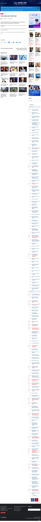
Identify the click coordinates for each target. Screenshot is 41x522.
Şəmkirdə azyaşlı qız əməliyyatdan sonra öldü (35, 220)
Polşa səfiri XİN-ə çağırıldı (35, 360)
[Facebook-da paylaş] (5, 42)
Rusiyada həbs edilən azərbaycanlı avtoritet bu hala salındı (31, 42)
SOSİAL (31, 7)
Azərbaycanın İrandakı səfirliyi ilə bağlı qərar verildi (36, 395)
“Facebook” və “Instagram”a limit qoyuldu (35, 274)
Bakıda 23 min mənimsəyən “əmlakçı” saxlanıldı (35, 307)
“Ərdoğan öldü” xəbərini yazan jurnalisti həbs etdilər (4, 74)
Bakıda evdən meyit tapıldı (35, 132)
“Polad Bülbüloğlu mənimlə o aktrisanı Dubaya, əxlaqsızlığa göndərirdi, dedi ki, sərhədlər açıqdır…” (36, 123)
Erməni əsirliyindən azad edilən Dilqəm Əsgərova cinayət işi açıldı (35, 187)
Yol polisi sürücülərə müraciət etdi (36, 271)
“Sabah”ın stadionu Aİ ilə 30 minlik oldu (35, 196)
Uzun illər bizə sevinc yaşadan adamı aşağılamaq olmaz (35, 236)
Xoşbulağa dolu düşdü (35, 322)
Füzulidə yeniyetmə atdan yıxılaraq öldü (35, 251)
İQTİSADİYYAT (11, 7)
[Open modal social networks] (20, 42)
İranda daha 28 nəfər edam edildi (35, 135)
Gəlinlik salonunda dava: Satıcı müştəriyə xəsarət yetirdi (35, 217)
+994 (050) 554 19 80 (18, 507)
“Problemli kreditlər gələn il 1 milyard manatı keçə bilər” (36, 387)
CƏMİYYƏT (14, 7)
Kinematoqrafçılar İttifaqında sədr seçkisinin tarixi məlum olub (36, 410)
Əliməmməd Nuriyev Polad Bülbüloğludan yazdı (35, 427)
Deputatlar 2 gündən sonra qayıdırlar (35, 259)
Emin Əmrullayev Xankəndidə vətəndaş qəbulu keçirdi (36, 370)
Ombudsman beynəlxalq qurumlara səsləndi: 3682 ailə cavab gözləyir (35, 211)
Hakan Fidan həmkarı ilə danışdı (35, 154)
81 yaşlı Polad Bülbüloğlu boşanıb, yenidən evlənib (37, 54)
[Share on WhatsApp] (2, 42)
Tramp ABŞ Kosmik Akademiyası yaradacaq (35, 313)
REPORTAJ (20, 7)
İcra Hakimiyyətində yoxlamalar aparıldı (34, 335)
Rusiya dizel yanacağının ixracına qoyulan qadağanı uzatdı (13, 74)
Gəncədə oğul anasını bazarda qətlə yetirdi (35, 440)
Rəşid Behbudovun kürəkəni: (35, 380)
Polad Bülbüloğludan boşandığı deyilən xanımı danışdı (37, 42)
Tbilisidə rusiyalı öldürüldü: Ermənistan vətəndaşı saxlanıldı (13, 95)
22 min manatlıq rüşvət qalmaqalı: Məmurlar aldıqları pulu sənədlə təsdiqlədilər (36, 240)
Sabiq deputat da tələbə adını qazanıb (36, 493)
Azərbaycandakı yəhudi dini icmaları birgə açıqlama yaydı (35, 157)
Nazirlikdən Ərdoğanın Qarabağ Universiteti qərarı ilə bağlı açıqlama (35, 332)
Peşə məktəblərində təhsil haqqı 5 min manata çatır (35, 167)
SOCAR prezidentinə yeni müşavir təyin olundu (35, 434)
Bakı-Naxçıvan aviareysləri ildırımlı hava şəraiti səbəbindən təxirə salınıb (35, 177)
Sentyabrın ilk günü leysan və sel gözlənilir (36, 180)
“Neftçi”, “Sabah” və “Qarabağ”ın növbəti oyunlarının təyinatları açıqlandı (35, 423)
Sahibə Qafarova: (35, 346)
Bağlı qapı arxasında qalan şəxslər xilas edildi (35, 223)
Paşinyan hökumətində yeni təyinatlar (35, 226)
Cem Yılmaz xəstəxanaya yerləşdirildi (35, 127)
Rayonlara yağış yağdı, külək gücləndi (36, 232)
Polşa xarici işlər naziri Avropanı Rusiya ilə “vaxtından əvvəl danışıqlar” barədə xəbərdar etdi (35, 482)
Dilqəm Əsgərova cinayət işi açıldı (35, 268)
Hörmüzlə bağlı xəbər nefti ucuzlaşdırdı (35, 282)
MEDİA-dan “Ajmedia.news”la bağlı (36, 148)
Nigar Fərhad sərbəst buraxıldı (34, 420)
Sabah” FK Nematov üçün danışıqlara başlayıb (35, 468)
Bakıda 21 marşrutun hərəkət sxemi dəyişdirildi (35, 201)
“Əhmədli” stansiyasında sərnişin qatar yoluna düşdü (35, 355)
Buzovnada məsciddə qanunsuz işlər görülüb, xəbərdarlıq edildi (35, 471)
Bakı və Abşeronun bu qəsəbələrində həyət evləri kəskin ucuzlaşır (35, 174)
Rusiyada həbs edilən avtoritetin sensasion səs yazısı (35, 255)
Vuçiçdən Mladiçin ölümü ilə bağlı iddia (35, 130)
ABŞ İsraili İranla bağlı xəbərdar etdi (35, 338)
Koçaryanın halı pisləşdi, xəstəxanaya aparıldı (31, 81)
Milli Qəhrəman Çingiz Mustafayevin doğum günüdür (35, 208)
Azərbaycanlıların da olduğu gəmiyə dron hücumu (35, 294)
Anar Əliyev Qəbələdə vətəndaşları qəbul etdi (35, 367)
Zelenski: (35, 329)
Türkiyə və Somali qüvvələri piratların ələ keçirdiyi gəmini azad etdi (36, 117)
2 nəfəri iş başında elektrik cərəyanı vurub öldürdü (35, 443)
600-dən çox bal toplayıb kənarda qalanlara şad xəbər (36, 358)
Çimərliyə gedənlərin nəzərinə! (34, 243)
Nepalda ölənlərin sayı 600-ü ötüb (36, 276)
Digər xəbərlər (34, 495)
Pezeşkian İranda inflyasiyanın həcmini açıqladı (22, 74)
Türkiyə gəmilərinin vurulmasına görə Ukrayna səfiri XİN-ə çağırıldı (35, 170)
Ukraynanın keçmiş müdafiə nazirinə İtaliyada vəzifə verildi (35, 288)
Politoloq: (36, 384)
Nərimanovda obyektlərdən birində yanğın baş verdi (35, 120)
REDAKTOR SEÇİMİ (24, 7)
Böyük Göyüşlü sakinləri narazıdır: (35, 490)
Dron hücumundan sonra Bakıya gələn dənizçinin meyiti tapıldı (35, 486)
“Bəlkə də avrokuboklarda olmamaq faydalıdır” (35, 450)
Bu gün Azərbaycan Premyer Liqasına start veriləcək (35, 285)
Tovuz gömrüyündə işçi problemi (36, 437)
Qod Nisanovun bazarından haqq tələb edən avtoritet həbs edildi (31, 57)
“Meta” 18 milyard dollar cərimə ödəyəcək (35, 151)
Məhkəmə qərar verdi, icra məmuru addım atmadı (36, 376)
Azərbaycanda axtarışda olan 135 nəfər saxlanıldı (36, 193)
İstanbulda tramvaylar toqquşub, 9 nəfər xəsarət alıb (35, 298)
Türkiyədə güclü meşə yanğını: (35, 301)
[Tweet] (14, 42)
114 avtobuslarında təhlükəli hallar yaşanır (35, 390)
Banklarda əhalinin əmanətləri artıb (34, 204)
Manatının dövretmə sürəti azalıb (35, 261)
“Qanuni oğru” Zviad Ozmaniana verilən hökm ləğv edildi (36, 113)
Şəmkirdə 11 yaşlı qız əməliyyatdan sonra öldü (35, 310)
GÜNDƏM (5, 7)
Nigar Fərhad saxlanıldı (37, 80)
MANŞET (2, 7)
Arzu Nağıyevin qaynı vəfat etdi (35, 160)
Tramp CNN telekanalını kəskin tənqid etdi (35, 163)
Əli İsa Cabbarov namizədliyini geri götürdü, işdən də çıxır (35, 431)
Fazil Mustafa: (35, 183)
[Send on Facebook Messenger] (10, 42)
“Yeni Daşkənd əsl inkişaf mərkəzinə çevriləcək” (35, 325)
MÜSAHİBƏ (28, 7)
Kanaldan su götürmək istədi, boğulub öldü (36, 279)
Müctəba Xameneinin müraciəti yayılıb (34, 319)
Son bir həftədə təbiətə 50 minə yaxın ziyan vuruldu (35, 373)
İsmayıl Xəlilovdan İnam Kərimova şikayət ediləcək (31, 69)
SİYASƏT (7, 7)
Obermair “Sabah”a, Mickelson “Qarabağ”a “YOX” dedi (36, 465)
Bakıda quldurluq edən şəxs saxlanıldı (35, 248)
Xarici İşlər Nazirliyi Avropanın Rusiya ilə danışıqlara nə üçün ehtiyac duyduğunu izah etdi (35, 478)
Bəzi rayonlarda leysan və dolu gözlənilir (35, 461)
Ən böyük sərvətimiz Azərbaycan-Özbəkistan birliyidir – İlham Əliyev (35, 229)
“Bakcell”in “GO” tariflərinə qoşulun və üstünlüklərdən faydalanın (35, 458)
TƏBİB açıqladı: (35, 414)
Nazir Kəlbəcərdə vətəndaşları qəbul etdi (35, 403)
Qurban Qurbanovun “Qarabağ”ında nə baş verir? (35, 455)
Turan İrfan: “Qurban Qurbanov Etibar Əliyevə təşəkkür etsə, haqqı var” (35, 407)
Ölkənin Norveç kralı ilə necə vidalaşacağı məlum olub (35, 474)
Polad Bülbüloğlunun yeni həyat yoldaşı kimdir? (37, 70)
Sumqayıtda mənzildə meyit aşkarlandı (35, 352)
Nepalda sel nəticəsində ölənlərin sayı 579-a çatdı (35, 316)
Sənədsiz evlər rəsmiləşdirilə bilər (36, 304)
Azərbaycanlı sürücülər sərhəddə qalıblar (35, 110)
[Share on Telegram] (17, 42)
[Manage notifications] (39, 520)
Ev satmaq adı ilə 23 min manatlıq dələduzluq (35, 349)
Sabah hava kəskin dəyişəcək (36, 214)
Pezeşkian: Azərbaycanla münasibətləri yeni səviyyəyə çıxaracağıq (36, 190)
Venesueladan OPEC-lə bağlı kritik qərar (35, 446)
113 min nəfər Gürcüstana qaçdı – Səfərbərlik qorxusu (35, 417)
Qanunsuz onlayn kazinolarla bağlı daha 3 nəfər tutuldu (36, 399)
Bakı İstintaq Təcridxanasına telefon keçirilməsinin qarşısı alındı (36, 363)
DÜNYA (17, 7)
